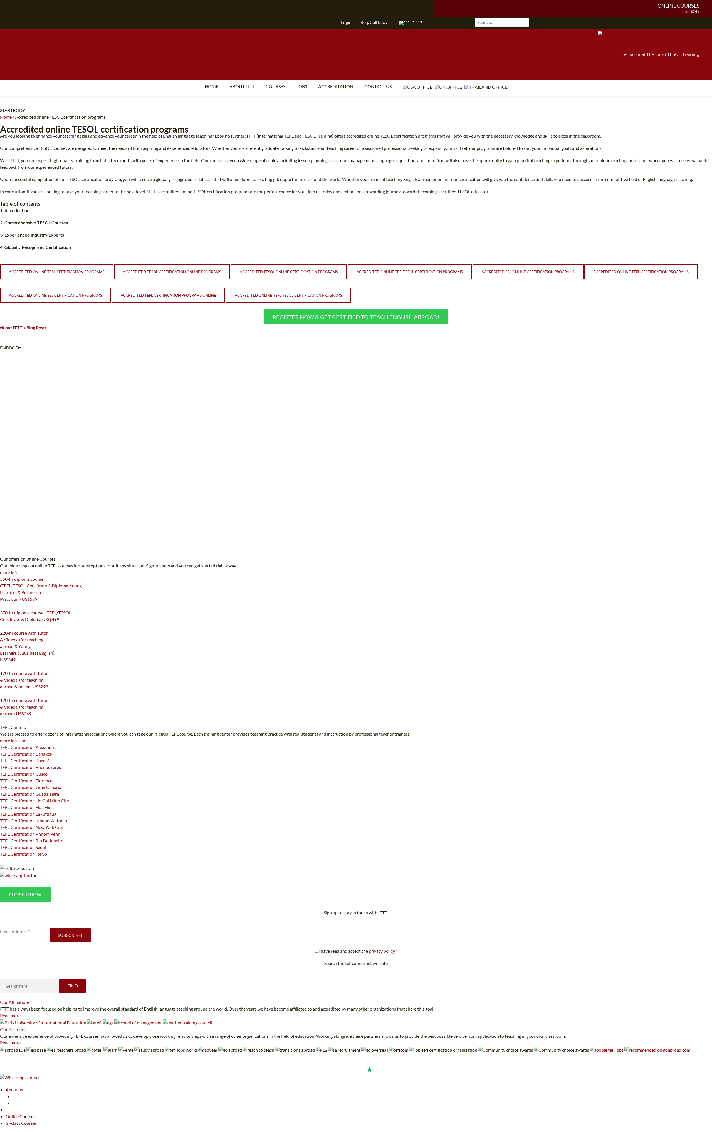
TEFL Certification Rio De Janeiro (31, 840)
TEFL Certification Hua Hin (25, 807)
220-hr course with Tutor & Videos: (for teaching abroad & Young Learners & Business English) (27, 646)
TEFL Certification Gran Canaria (30, 787)
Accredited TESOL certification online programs (172, 272)
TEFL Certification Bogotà (25, 760)
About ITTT (241, 86)
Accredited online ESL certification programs (55, 295)
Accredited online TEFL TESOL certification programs (288, 295)
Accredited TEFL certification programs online (168, 295)
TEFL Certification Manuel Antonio (33, 820)
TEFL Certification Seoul (23, 847)
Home (211, 86)
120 (3, 720)
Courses (275, 86)
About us (14, 1089)
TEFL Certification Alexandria (28, 747)
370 (3, 626)
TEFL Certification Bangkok (26, 753)
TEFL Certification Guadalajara (29, 793)
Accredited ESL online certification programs (528, 272)
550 (3, 606)
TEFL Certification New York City (31, 827)
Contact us (378, 86)
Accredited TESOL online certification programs (289, 272)
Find (72, 985)
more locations (14, 740)
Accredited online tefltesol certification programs (410, 272)
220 (3, 666)
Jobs (301, 86)
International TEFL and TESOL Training (658, 54)
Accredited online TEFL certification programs (641, 272)
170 (3, 693)
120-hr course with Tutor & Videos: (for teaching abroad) (24, 706)
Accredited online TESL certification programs (56, 272)
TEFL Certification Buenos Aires (30, 767)
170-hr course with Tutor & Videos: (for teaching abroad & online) (24, 680)
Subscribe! (70, 935)
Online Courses (678, 5)
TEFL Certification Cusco (24, 773)
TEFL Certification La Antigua (28, 813)
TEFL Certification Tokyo (23, 854)
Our (15, 1002)
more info (9, 572)
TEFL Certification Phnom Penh (30, 833)
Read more (10, 1015)
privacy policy (382, 951)
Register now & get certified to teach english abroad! (356, 317)
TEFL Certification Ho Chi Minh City (34, 800)
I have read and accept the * (357, 951)
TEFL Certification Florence (26, 780)
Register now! (26, 894)
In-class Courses (21, 1123)
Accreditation (335, 86)
